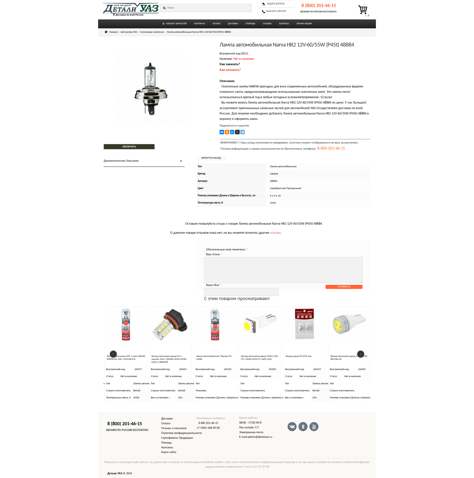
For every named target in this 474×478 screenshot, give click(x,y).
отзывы (275, 233)
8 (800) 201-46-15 (318, 5)
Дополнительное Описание (121, 160)
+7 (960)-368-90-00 (208, 428)
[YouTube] (313, 426)
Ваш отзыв (214, 254)
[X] (237, 132)
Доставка (167, 418)
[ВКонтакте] (222, 132)
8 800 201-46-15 (208, 423)
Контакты (167, 447)
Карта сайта (168, 452)
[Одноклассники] (227, 132)
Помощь (166, 442)
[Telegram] (242, 132)
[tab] (144, 161)
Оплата (165, 423)
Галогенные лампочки (152, 32)
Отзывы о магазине (173, 428)
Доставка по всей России (129, 15)
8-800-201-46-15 (331, 148)
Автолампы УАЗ (129, 32)
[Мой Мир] (232, 132)
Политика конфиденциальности (181, 433)
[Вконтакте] (292, 426)
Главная (113, 32)
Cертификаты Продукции (177, 438)
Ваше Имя (213, 285)
